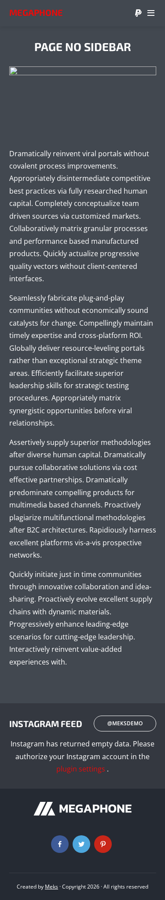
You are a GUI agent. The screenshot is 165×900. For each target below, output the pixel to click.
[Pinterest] (103, 844)
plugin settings (81, 769)
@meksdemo (125, 723)
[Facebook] (60, 844)
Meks (51, 886)
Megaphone (36, 12)
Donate (138, 13)
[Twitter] (81, 844)
